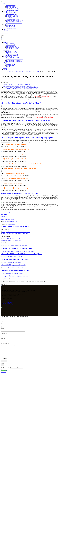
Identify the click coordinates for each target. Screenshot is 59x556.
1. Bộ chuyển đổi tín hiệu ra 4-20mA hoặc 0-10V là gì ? (16, 84)
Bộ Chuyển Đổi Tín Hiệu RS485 (13, 21)
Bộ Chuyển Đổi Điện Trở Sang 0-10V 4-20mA (14, 276)
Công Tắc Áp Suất (10, 25)
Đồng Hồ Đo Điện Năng (12, 15)
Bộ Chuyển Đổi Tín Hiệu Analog (14, 23)
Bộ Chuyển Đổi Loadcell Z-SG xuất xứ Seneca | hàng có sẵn (14, 233)
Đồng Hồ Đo (6, 11)
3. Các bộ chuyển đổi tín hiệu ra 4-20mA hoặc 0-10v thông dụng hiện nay (20, 87)
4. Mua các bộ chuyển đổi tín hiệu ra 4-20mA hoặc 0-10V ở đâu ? (22, 88)
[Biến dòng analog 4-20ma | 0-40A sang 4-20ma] (12, 256)
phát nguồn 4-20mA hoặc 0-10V (15, 183)
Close (2, 365)
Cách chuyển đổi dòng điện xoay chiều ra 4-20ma (15, 270)
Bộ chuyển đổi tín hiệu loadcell (10, 149)
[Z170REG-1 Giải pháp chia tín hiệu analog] (11, 262)
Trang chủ (5, 30)
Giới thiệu (5, 301)
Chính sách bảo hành (8, 304)
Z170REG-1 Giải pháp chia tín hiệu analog (13, 265)
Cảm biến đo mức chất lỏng (12, 8)
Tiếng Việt (8, 71)
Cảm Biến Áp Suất (10, 6)
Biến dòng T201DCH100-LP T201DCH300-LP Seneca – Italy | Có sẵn (21, 254)
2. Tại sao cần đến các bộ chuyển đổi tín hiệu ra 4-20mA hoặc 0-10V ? (19, 86)
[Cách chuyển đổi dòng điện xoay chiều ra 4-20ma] (12, 267)
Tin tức (5, 29)
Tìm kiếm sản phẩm (5, 367)
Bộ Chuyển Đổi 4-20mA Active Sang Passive (11, 240)
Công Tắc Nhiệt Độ (10, 26)
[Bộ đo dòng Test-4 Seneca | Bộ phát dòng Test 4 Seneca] (14, 245)
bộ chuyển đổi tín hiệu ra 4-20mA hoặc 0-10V (42, 96)
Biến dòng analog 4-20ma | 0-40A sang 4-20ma (14, 259)
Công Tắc (5, 24)
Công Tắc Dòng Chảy (11, 28)
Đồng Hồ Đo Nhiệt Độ (11, 14)
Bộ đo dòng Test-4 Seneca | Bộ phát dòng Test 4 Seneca (17, 248)
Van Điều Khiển (4, 33)
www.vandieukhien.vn (10, 224)
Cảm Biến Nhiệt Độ (10, 5)
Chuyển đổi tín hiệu (7, 17)
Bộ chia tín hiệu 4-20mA (9, 173)
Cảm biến (5, 3)
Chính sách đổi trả (7, 303)
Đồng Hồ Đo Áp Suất (11, 12)
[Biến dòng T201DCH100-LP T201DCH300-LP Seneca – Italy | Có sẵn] (17, 251)
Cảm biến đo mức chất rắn (12, 10)
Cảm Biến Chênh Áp (11, 7)
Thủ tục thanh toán (7, 302)
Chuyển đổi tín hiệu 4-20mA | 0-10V (14, 20)
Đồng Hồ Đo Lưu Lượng (12, 16)
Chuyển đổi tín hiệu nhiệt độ (12, 19)
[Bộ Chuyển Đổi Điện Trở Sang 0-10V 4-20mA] (12, 273)
